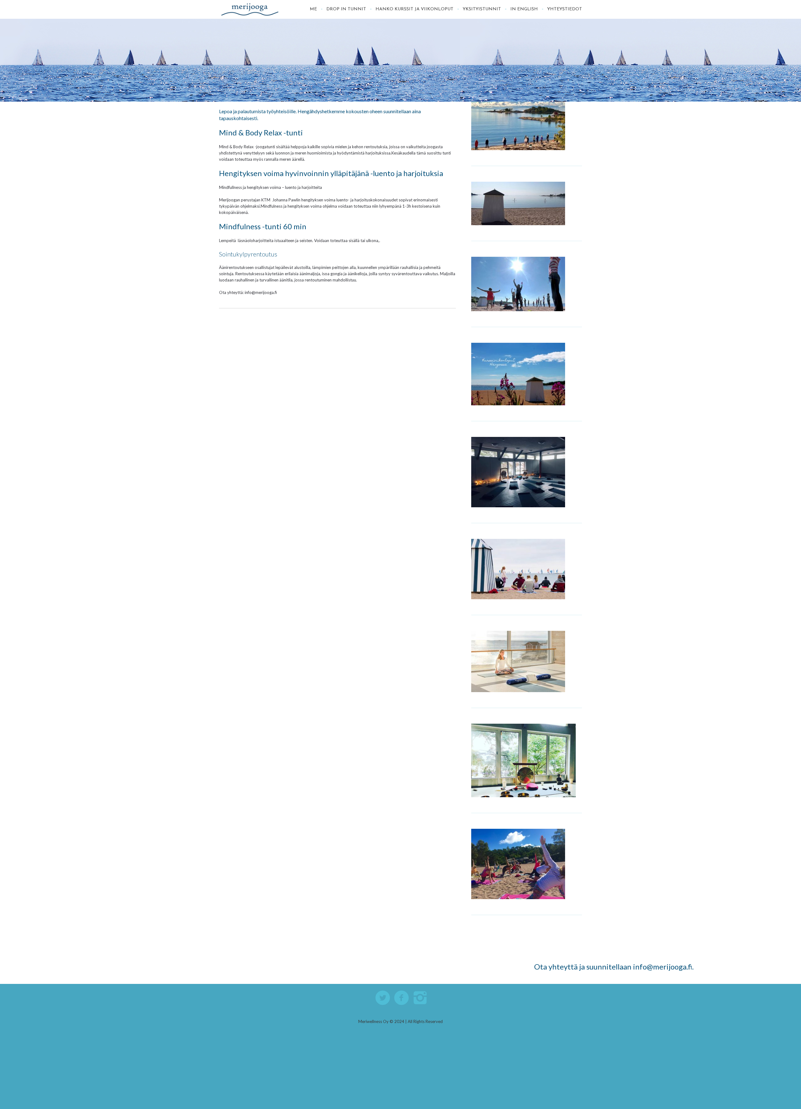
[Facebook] (402, 998)
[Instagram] (420, 998)
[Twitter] (383, 998)
